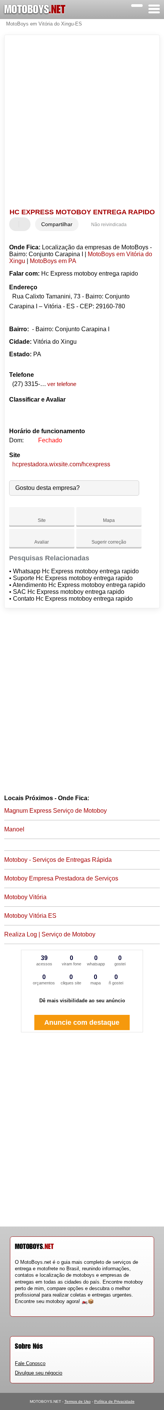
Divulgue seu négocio (38, 1373)
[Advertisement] (82, 122)
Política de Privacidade (114, 1401)
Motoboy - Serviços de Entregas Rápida (58, 860)
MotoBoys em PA (53, 261)
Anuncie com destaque (81, 1022)
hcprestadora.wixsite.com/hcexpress (61, 464)
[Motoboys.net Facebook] (16, 1308)
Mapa (109, 520)
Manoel (14, 829)
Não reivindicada (109, 224)
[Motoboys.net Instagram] (23, 1308)
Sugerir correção (109, 542)
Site (42, 520)
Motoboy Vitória (25, 897)
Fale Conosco (30, 1363)
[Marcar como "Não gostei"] (25, 224)
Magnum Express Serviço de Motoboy (55, 810)
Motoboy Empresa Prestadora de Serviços (61, 878)
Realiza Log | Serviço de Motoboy (49, 934)
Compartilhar (56, 224)
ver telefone (61, 384)
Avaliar (41, 542)
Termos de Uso (77, 1401)
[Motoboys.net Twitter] (20, 1308)
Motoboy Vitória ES (30, 915)
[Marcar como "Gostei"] (16, 224)
